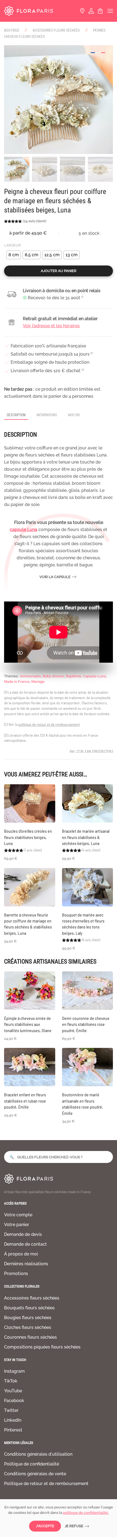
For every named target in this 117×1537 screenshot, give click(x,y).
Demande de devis (23, 1234)
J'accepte (45, 1526)
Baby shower (53, 676)
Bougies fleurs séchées (27, 1317)
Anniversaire (30, 676)
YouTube (13, 1390)
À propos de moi (21, 1254)
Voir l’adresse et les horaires (51, 325)
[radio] (14, 255)
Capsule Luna (94, 676)
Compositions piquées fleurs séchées (42, 1347)
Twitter (11, 1410)
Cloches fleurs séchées (27, 1327)
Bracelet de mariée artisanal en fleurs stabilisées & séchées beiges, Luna (85, 837)
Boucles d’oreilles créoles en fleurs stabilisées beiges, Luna (28, 837)
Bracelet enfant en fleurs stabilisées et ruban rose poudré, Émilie (25, 1100)
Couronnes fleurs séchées (30, 1337)
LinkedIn (12, 1420)
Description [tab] (16, 415)
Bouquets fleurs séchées (29, 1307)
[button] (110, 11)
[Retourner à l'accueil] (28, 11)
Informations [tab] (46, 415)
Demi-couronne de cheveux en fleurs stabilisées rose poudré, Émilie (85, 1024)
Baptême (73, 676)
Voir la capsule (54, 577)
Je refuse (74, 1526)
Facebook (14, 1400)
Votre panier (16, 1224)
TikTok (10, 1381)
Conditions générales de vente (35, 1473)
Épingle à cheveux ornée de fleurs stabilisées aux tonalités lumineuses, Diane (27, 1024)
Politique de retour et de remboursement (46, 1483)
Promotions (16, 1273)
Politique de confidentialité (31, 1464)
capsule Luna (23, 529)
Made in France (17, 682)
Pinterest (13, 1430)
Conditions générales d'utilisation (38, 1454)
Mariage (38, 682)
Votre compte (18, 1214)
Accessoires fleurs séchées (31, 1298)
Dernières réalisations (26, 1263)
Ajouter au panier (58, 271)
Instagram (14, 1371)
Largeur (12, 245)
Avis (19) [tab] (73, 415)
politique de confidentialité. (86, 1513)
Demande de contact (25, 1244)
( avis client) (34, 221)
